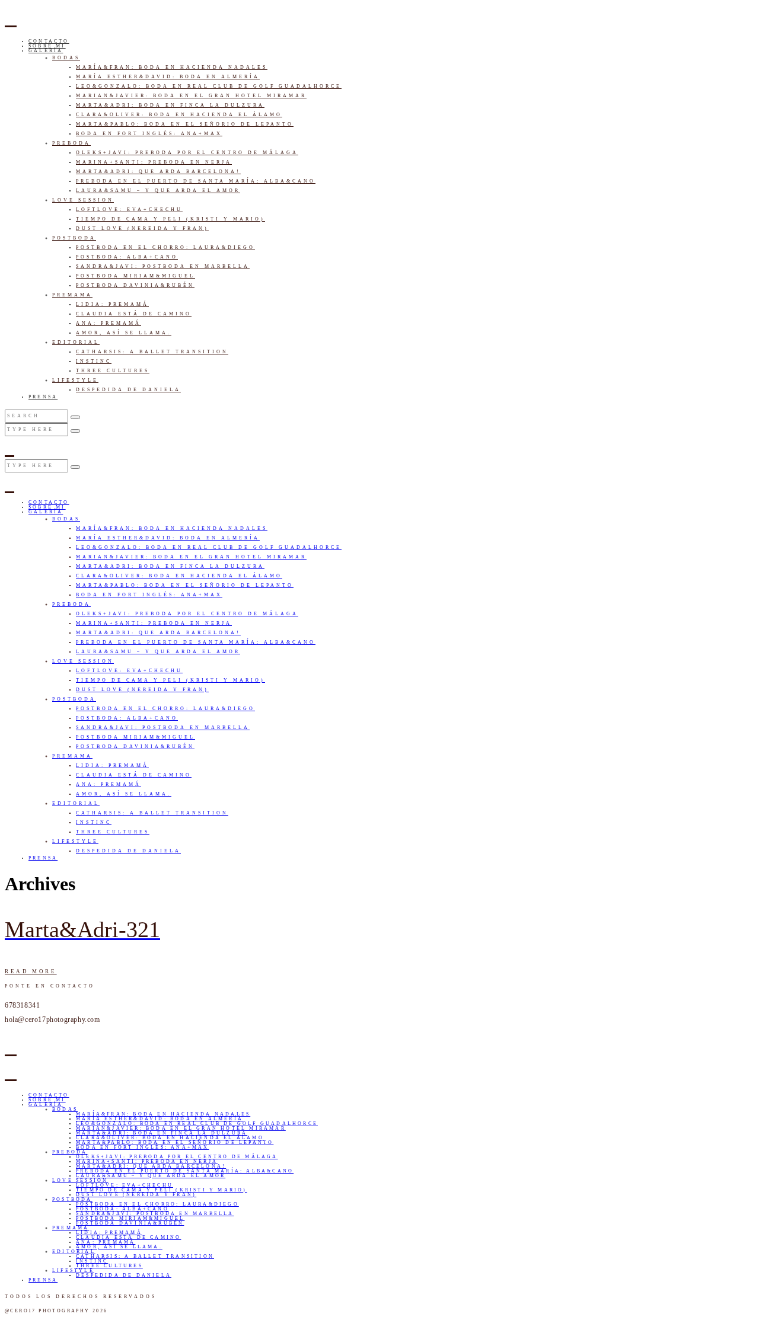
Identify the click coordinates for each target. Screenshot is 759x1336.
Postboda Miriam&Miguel (135, 276)
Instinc (93, 361)
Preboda (71, 143)
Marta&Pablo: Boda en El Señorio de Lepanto (185, 124)
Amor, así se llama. (123, 332)
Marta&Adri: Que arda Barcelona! (158, 171)
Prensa (43, 396)
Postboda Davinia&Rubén (135, 285)
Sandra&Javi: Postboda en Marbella (163, 266)
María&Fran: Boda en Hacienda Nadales (171, 67)
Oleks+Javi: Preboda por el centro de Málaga (187, 152)
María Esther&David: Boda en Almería (168, 76)
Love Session (83, 200)
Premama (72, 295)
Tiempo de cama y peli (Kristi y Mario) (170, 219)
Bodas (66, 57)
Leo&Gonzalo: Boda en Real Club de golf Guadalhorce (209, 86)
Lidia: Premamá (112, 304)
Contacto (48, 41)
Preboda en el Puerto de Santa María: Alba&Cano (195, 181)
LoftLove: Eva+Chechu (129, 209)
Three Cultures (112, 370)
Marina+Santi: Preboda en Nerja (154, 162)
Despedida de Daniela (128, 389)
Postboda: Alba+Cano (127, 257)
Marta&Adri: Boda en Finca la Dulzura (170, 105)
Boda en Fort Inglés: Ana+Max (149, 133)
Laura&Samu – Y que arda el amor (158, 190)
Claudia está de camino (134, 314)
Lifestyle (75, 380)
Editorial (76, 342)
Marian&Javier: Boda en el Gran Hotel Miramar (191, 95)
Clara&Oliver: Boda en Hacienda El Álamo (179, 114)
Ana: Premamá (108, 323)
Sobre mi (47, 46)
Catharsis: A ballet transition (152, 351)
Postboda (74, 238)
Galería (45, 50)
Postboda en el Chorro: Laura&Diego (165, 247)
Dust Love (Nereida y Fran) (142, 228)
